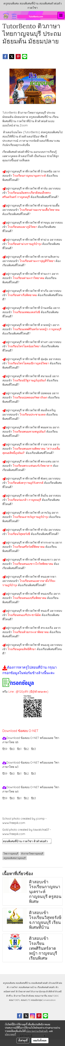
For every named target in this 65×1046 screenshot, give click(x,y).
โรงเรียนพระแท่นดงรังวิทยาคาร (33, 465)
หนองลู (45, 645)
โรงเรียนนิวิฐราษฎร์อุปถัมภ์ (30, 380)
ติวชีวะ (9, 995)
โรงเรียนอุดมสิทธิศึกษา (22, 649)
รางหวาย (47, 444)
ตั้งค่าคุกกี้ (22, 1040)
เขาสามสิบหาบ (50, 256)
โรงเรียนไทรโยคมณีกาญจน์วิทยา (29, 363)
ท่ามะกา (46, 274)
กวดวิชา (14, 987)
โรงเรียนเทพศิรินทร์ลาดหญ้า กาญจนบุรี (37, 329)
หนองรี (45, 610)
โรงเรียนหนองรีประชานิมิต (25, 615)
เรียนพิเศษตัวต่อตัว (46, 987)
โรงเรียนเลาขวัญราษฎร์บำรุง (31, 517)
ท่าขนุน (46, 222)
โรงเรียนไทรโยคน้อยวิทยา (24, 346)
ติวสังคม (30, 995)
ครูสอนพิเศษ (9, 983)
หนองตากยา (48, 576)
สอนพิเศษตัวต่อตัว (40, 983)
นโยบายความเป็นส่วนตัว (37, 1031)
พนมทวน (47, 427)
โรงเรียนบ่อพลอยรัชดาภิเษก (30, 397)
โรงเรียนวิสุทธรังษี (19, 534)
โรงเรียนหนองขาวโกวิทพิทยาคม (33, 564)
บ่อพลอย (46, 393)
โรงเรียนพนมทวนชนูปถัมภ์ (29, 431)
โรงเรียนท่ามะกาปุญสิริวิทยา (38, 261)
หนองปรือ (47, 593)
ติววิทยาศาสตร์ (23, 991)
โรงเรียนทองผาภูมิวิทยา (23, 227)
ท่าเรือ (45, 291)
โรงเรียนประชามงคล (33, 414)
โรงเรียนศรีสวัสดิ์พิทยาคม (29, 547)
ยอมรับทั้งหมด (40, 1040)
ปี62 (26, 749)
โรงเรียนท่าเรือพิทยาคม (23, 295)
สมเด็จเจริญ (48, 410)
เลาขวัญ (46, 512)
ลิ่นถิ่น (45, 495)
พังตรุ (44, 478)
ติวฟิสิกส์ (50, 991)
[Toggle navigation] (60, 15)
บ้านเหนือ (47, 171)
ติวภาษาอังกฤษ (38, 991)
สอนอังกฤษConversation (43, 1000)
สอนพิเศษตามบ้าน (27, 987)
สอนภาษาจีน (41, 995)
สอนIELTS (25, 1000)
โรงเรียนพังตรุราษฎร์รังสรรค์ (26, 483)
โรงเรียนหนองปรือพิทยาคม (30, 598)
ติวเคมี (58, 991)
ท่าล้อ (44, 188)
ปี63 (33, 749)
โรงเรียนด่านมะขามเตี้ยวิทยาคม (40, 210)
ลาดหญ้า (47, 325)
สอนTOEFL (14, 1000)
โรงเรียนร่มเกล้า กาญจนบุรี (25, 500)
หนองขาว (47, 559)
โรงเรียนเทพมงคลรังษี (27, 312)
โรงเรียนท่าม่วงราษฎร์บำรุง (25, 244)
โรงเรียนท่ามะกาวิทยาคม (29, 278)
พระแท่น (46, 461)
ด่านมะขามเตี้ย (50, 205)
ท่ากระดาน (48, 542)
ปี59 (4, 749)
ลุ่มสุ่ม (45, 359)
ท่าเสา (45, 342)
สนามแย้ (46, 376)
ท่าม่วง (45, 239)
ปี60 (12, 749)
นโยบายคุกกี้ (10, 1034)
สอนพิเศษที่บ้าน (23, 983)
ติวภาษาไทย (20, 995)
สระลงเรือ (47, 628)
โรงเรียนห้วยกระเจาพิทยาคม (31, 632)
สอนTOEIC (53, 995)
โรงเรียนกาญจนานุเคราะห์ (30, 175)
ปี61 (19, 749)
